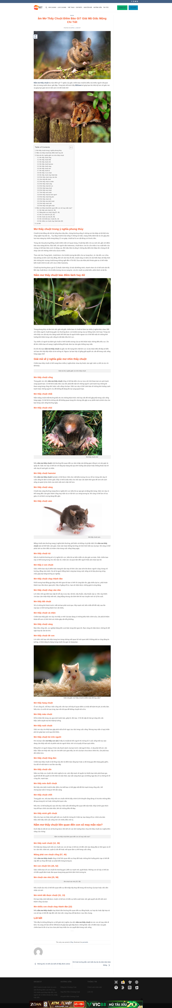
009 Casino (52, 7)
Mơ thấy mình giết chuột (47, 205)
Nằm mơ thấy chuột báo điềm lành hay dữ (49, 153)
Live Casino (62, 7)
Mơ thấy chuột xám (45, 168)
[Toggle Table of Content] (70, 147)
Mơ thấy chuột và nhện (47, 181)
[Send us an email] (137, 1)
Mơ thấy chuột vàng (45, 166)
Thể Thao (71, 7)
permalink (85, 942)
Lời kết (38, 223)
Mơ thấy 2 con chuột (46, 173)
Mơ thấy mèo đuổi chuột (47, 201)
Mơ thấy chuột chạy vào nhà (48, 177)
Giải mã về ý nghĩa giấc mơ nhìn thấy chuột (50, 155)
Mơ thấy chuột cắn (45, 199)
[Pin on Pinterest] (76, 935)
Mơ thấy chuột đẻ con (46, 186)
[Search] (46, 7)
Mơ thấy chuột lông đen (47, 197)
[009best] (38, 7)
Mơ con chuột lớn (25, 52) (47, 214)
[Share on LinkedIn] (80, 935)
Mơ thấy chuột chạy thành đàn (48, 175)
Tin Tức (106, 7)
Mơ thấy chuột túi (45, 170)
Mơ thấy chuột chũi (45, 162)
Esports (79, 7)
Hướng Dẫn (97, 7)
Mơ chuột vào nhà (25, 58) (47, 217)
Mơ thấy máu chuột (46, 190)
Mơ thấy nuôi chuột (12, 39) (48, 210)
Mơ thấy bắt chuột (45, 179)
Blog (72, 15)
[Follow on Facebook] (131, 1)
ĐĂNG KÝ (122, 7)
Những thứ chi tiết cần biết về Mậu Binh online (53, 964)
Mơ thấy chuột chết (46, 203)
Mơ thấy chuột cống (45, 157)
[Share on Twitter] (68, 935)
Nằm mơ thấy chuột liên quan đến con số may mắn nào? (54, 208)
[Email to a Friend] (72, 935)
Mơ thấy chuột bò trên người (48, 194)
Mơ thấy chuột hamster (46, 164)
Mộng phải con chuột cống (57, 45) (50, 212)
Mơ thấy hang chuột (46, 188)
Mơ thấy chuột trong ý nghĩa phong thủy (49, 150)
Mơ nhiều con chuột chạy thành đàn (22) (51, 221)
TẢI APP (133, 7)
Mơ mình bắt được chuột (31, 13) (49, 219)
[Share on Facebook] (64, 935)
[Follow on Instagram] (133, 1)
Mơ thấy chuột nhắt (45, 159)
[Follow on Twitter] (135, 1)
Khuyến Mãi (88, 7)
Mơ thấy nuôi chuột (45, 192)
